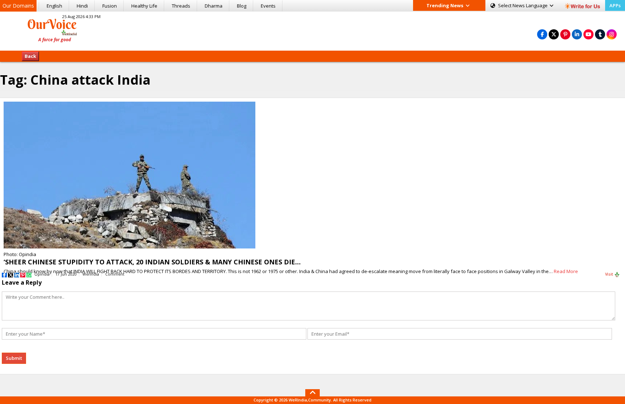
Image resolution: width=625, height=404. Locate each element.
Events (268, 6)
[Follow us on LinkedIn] (577, 34)
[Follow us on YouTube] (588, 34)
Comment (114, 274)
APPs (615, 5)
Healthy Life (144, 6)
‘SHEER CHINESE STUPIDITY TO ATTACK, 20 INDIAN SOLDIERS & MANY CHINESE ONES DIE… (152, 262)
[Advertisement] (312, 30)
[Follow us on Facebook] (542, 34)
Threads (181, 6)
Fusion (109, 6)
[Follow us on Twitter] (554, 34)
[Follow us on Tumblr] (600, 34)
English (54, 6)
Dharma (213, 6)
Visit (609, 274)
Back (30, 56)
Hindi (82, 6)
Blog (241, 6)
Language (523, 5)
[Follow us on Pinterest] (565, 34)
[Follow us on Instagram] (612, 34)
